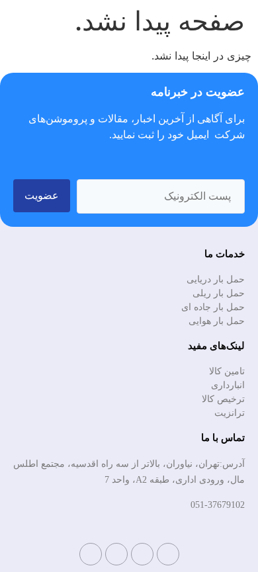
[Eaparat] (90, 554)
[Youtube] (116, 554)
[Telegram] (168, 554)
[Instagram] (142, 554)
